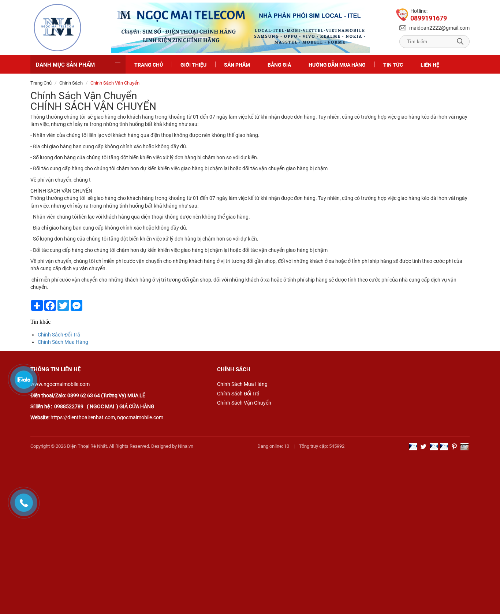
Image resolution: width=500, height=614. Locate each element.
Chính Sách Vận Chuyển (244, 403)
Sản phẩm (237, 65)
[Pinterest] (454, 446)
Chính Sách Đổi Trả (59, 335)
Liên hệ (430, 65)
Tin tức (393, 65)
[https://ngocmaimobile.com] (57, 28)
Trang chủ (148, 65)
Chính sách (71, 83)
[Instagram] (464, 446)
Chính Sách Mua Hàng (63, 342)
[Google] (413, 446)
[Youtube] (434, 446)
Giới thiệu (193, 65)
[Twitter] (423, 446)
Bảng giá (279, 65)
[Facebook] (444, 446)
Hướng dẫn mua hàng (337, 65)
